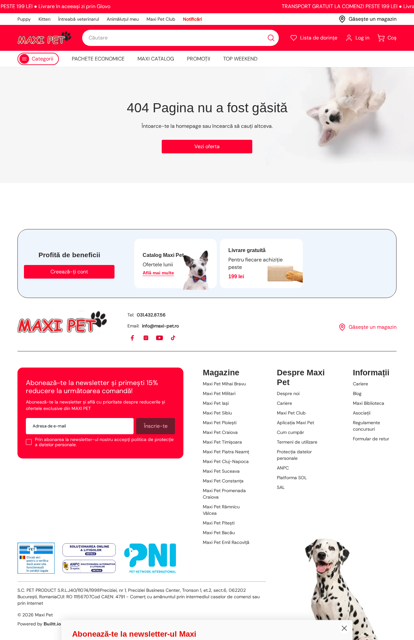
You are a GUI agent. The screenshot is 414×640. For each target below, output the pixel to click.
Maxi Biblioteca (368, 403)
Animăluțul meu (123, 19)
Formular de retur (371, 439)
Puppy (24, 19)
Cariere (284, 403)
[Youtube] (160, 338)
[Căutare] (271, 38)
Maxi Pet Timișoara (222, 442)
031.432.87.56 (151, 315)
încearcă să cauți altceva (242, 126)
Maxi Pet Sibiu (217, 413)
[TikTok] (173, 338)
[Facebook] (132, 338)
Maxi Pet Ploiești (219, 422)
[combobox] (180, 38)
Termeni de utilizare (297, 442)
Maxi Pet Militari (219, 393)
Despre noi (288, 393)
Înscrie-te (156, 426)
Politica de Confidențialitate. (157, 621)
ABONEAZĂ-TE (134, 566)
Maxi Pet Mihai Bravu (224, 384)
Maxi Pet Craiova (220, 432)
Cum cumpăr (290, 432)
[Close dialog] (344, 481)
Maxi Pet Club (161, 19)
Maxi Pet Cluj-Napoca (226, 461)
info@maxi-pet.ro (160, 326)
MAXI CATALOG (155, 58)
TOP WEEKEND (240, 58)
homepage (188, 126)
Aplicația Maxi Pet (295, 422)
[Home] (62, 322)
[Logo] (44, 38)
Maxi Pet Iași (216, 403)
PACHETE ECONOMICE (98, 58)
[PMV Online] (36, 558)
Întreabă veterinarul (78, 19)
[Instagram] (146, 338)
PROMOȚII (198, 58)
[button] (313, 38)
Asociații (361, 413)
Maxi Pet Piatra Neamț (226, 452)
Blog (357, 393)
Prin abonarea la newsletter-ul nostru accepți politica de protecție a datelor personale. (104, 442)
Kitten (44, 19)
